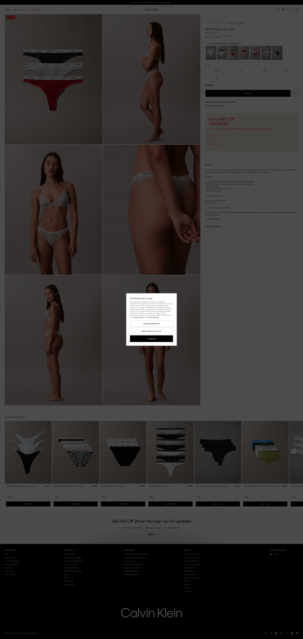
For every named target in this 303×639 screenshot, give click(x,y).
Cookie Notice (138, 317)
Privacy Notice (153, 317)
